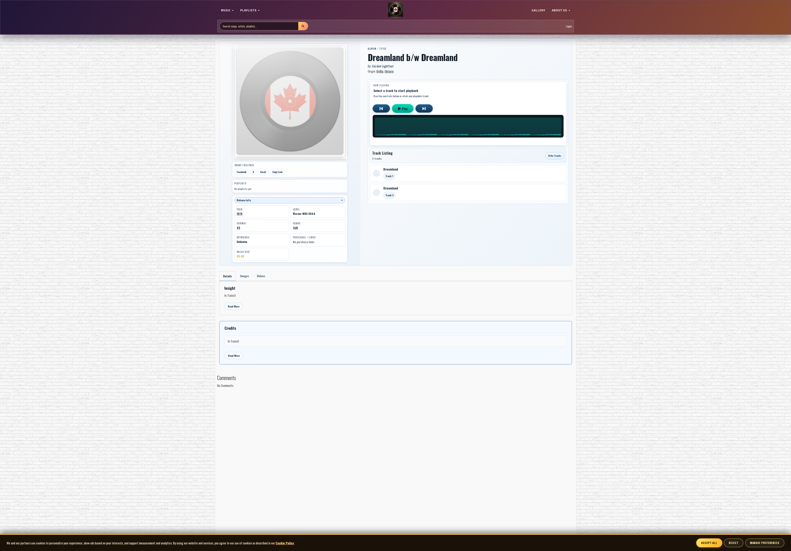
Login (569, 26)
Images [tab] (244, 276)
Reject (733, 543)
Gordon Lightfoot (383, 66)
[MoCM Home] (395, 10)
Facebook (242, 172)
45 (238, 228)
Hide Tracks (554, 155)
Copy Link (277, 172)
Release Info (290, 200)
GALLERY (538, 10)
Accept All (709, 543)
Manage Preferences (764, 543)
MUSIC (226, 10)
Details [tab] (227, 276)
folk (295, 228)
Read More (233, 306)
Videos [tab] (261, 276)
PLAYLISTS (248, 10)
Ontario (389, 71)
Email (263, 172)
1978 (239, 214)
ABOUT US (560, 10)
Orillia (379, 71)
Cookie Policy (285, 543)
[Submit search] (303, 26)
